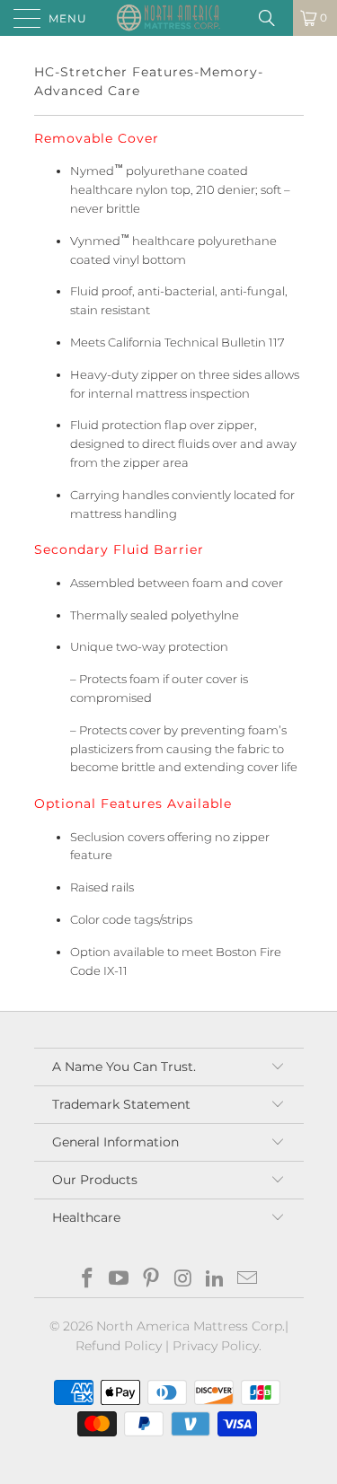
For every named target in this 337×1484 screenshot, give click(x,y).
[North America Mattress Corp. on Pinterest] (151, 1279)
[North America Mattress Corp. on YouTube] (119, 1279)
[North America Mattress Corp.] (168, 18)
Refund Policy (118, 1346)
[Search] (273, 18)
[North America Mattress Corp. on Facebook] (87, 1279)
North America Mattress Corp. (190, 1326)
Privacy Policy (216, 1346)
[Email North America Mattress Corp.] (248, 1279)
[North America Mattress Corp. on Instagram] (184, 1279)
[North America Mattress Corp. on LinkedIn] (215, 1279)
